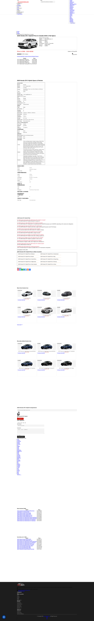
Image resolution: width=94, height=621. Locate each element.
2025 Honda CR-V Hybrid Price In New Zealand (27, 264)
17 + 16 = (19, 435)
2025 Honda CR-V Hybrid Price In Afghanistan (27, 261)
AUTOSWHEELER (23, 2)
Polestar (18, 464)
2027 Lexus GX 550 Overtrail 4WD (24, 546)
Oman (18, 596)
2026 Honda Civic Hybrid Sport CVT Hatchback (26, 520)
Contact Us (19, 611)
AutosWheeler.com (46, 616)
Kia (17, 445)
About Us (18, 610)
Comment (19, 427)
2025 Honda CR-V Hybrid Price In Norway (48, 261)
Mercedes (19, 450)
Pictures (18, 56)
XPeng (18, 470)
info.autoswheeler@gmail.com (24, 590)
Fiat (18, 468)
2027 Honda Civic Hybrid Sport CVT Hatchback (26, 519)
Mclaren (18, 459)
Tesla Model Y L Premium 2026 (23, 511)
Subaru (18, 446)
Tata (18, 471)
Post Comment (21, 436)
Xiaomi (18, 466)
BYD (18, 458)
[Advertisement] (47, 23)
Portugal (71, 20)
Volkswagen (19, 451)
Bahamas (71, 21)
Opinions (30, 56)
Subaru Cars (19, 608)
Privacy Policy (19, 612)
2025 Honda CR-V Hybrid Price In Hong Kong (49, 259)
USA (18, 595)
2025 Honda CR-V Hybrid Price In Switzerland (49, 253)
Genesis (18, 460)
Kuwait (18, 597)
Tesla (18, 449)
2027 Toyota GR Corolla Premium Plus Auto (25, 549)
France (71, 15)
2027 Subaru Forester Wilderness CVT (24, 515)
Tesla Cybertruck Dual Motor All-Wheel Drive (25, 510)
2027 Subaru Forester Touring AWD (24, 539)
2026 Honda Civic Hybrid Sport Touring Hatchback (27, 518)
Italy (70, 16)
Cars (18, 7)
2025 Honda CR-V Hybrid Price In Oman (48, 264)
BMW (18, 452)
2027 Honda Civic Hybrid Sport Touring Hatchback (27, 517)
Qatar (18, 599)
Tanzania (71, 19)
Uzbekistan (72, 2)
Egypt (18, 598)
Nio (17, 462)
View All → (19, 474)
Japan (71, 14)
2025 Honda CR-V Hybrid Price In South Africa (27, 259)
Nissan (18, 443)
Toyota (18, 440)
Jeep (18, 448)
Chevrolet (19, 441)
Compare (19, 5)
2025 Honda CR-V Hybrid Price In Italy (47, 256)
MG (17, 461)
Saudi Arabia (19, 600)
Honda (18, 33)
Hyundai (18, 444)
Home (18, 31)
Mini (18, 472)
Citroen (18, 465)
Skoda (18, 463)
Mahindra (19, 457)
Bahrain (71, 18)
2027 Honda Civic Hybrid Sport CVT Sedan (25, 544)
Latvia (71, 1)
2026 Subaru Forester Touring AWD (24, 514)
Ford (18, 439)
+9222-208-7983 (21, 591)
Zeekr (18, 469)
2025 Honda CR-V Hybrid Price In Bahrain (26, 253)
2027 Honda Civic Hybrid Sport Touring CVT (25, 543)
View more (19, 324)
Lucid (18, 467)
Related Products (35, 56)
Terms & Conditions (20, 613)
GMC (18, 447)
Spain (71, 17)
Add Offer (22, 56)
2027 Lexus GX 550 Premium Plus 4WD (25, 545)
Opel (18, 473)
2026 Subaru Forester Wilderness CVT (24, 516)
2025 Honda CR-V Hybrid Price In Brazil (26, 256)
